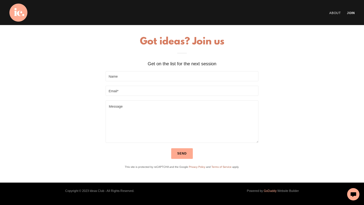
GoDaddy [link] (270, 190)
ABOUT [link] (335, 13)
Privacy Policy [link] (197, 166)
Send (182, 153)
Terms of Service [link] (221, 166)
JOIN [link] (351, 13)
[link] (18, 12)
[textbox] (182, 76)
